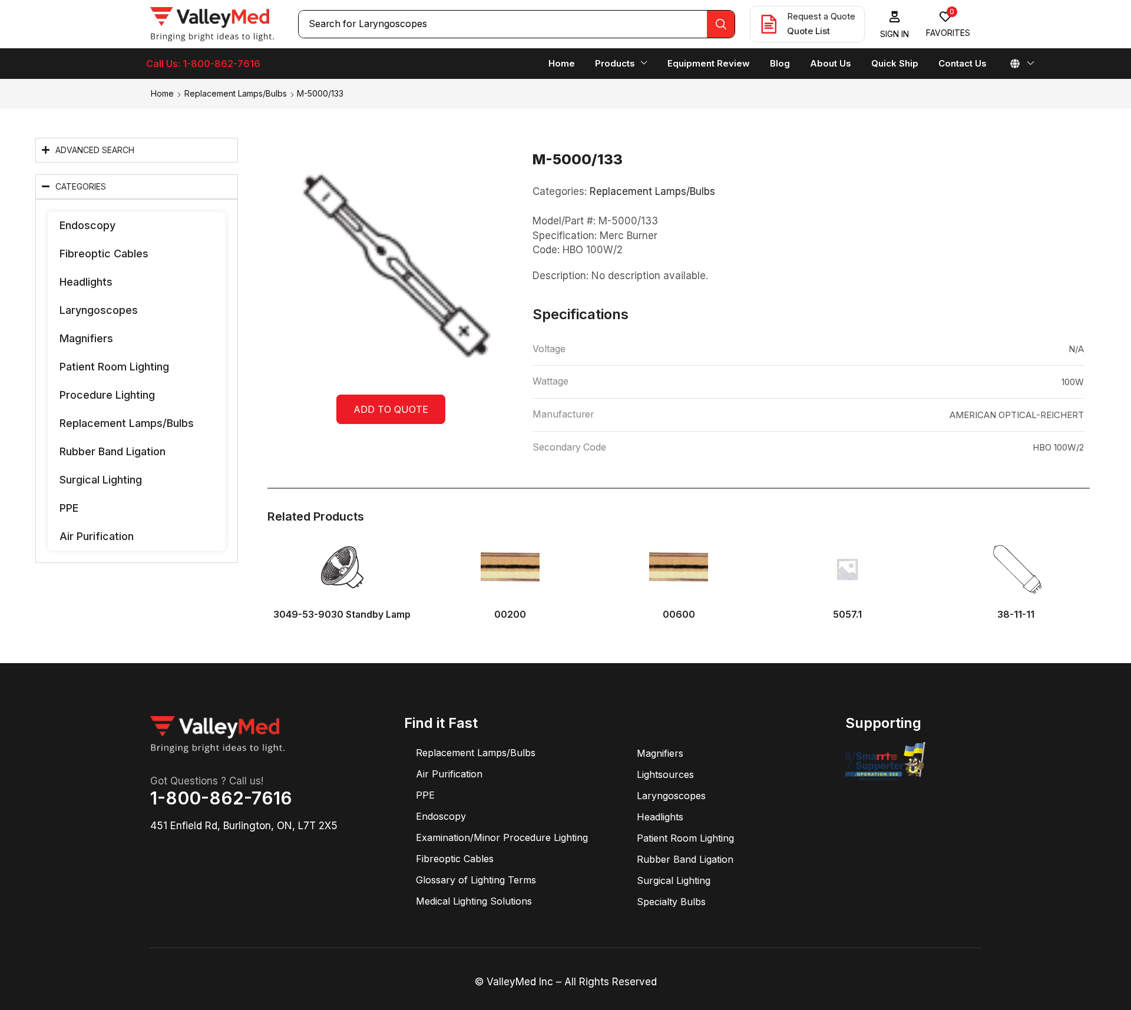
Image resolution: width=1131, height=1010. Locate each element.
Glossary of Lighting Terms (476, 880)
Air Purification (96, 536)
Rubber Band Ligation (112, 451)
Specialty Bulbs (671, 902)
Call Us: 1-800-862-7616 (203, 63)
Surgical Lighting (100, 479)
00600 (679, 614)
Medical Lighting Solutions (474, 901)
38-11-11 (1015, 614)
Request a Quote (821, 16)
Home (162, 93)
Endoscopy (87, 225)
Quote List (808, 31)
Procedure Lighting (107, 395)
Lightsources (665, 774)
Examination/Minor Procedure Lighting (502, 837)
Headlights (86, 282)
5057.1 (847, 614)
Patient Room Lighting (114, 366)
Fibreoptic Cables (103, 253)
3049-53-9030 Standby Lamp (342, 614)
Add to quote (390, 409)
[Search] (721, 24)
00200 (510, 614)
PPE (68, 508)
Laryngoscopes (98, 310)
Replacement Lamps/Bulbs (235, 93)
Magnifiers (86, 338)
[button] (895, 24)
